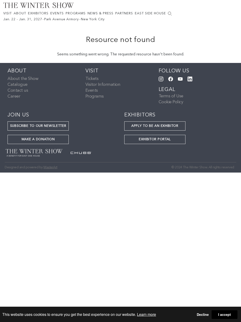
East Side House (150, 13)
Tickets (92, 79)
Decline (203, 314)
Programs (76, 13)
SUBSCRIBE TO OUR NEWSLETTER (38, 126)
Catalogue (18, 85)
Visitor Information (102, 85)
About (20, 13)
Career (14, 96)
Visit (7, 13)
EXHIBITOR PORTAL (155, 139)
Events (57, 13)
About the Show (23, 79)
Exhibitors (38, 13)
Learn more (146, 314)
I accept (224, 314)
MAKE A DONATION (38, 139)
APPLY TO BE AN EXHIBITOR (154, 126)
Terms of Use (171, 96)
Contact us (18, 90)
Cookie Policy (171, 102)
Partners (124, 13)
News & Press (100, 13)
